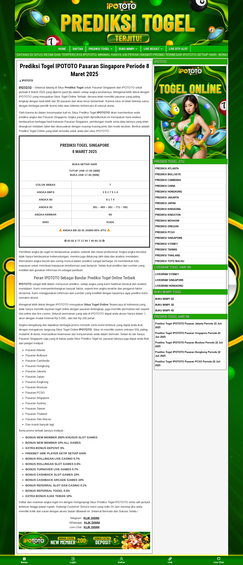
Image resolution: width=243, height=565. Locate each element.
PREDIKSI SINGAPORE (168, 238)
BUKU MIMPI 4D (164, 310)
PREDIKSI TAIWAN (166, 249)
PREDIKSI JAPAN (165, 203)
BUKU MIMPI (126, 49)
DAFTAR (78, 49)
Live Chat (219, 562)
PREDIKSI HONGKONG (168, 191)
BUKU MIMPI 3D (164, 304)
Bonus (24, 562)
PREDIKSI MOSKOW (167, 220)
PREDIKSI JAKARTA (167, 197)
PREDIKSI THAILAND (167, 255)
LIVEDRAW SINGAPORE (169, 280)
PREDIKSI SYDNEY (166, 243)
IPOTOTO (27, 80)
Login (73, 562)
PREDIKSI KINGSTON (168, 214)
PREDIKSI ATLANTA (167, 168)
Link (170, 562)
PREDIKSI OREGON (166, 226)
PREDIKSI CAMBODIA (168, 180)
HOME (62, 49)
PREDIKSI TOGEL (99, 49)
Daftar (121, 562)
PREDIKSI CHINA (165, 186)
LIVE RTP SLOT (178, 49)
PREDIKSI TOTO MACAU (169, 261)
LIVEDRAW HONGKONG (169, 285)
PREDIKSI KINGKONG (168, 209)
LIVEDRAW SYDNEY (167, 274)
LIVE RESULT (151, 49)
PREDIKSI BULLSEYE (168, 174)
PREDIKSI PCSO (165, 232)
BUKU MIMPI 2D (164, 298)
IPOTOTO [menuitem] (25, 87)
